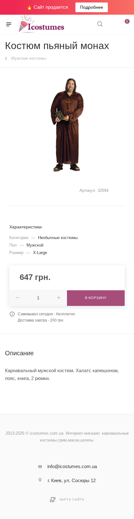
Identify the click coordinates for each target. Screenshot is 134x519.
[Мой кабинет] (111, 24)
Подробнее (91, 7)
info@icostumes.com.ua (72, 466)
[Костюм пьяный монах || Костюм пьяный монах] (67, 125)
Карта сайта (72, 499)
